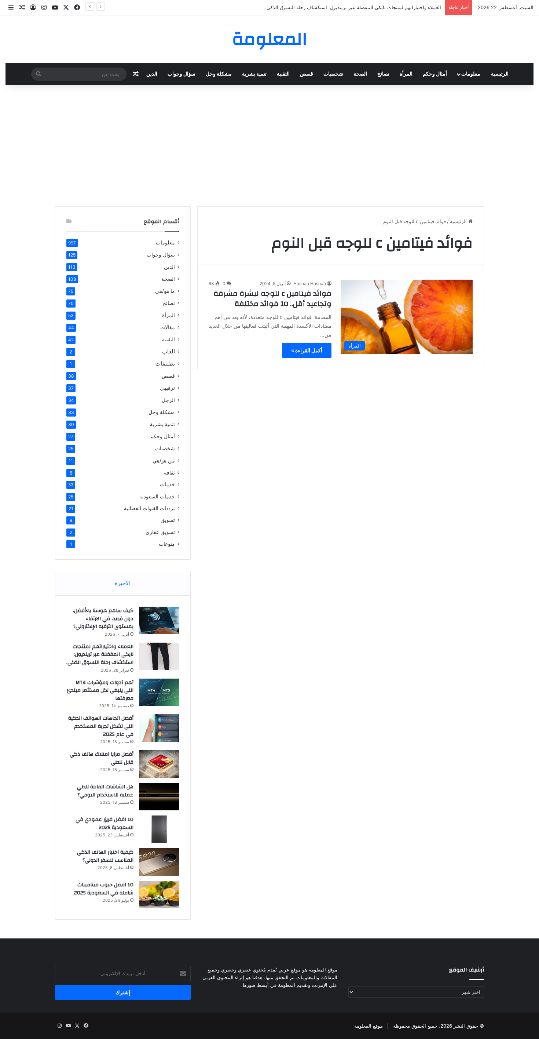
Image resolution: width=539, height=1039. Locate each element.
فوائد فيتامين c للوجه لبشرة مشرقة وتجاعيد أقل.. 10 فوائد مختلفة (272, 298)
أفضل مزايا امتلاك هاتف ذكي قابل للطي (101, 758)
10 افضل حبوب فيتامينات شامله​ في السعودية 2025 (103, 889)
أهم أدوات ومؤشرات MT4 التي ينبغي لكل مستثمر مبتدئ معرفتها (100, 690)
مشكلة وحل (219, 74)
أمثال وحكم (435, 74)
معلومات (470, 74)
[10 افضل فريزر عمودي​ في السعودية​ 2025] (159, 829)
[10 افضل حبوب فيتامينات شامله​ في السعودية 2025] (159, 894)
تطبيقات (165, 363)
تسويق (168, 520)
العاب (168, 351)
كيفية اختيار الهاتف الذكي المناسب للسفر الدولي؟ (105, 856)
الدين (151, 74)
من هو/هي (164, 460)
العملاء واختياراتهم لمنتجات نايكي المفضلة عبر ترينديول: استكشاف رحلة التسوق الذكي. (353, 7)
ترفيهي (167, 388)
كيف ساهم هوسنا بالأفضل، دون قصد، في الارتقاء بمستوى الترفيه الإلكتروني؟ (103, 618)
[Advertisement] (269, 143)
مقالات (167, 327)
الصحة (360, 74)
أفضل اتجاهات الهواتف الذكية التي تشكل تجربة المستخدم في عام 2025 (100, 726)
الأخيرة (123, 583)
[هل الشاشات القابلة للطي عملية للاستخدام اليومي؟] (159, 796)
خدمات (167, 484)
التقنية (283, 74)
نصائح (383, 74)
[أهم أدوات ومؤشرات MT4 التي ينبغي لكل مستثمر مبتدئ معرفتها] (159, 692)
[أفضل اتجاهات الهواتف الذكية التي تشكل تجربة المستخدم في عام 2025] (159, 728)
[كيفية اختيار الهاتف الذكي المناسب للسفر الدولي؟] (159, 862)
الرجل (168, 400)
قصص (306, 74)
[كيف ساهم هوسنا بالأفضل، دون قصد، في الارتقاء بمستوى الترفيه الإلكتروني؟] (159, 620)
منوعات (167, 544)
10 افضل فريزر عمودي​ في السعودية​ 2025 (104, 823)
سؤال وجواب (181, 74)
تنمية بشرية (254, 74)
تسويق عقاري (160, 532)
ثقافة (169, 472)
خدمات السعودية (157, 496)
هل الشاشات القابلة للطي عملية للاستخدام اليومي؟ (105, 791)
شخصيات (333, 74)
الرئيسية (500, 74)
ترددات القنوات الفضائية (149, 508)
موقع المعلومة (368, 1026)
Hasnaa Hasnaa (309, 283)
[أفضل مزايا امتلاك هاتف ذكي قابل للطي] (159, 764)
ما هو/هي (165, 291)
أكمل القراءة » (306, 350)
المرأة (406, 74)
